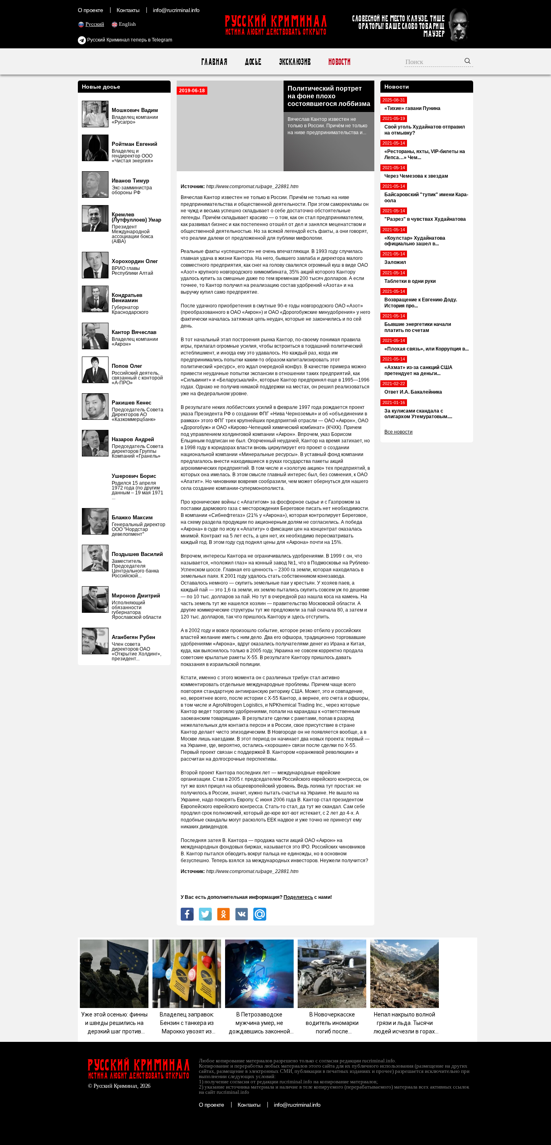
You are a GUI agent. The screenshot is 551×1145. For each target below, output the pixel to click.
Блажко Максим (132, 517)
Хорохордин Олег (135, 261)
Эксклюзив (295, 62)
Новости (339, 62)
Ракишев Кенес (131, 403)
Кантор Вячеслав (134, 332)
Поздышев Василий (137, 554)
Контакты (128, 10)
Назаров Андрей (133, 439)
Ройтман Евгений (134, 144)
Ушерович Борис (134, 476)
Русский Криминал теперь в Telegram (129, 40)
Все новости (398, 432)
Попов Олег (127, 366)
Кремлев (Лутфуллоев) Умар (136, 217)
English (127, 24)
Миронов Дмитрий (136, 596)
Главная (214, 62)
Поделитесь (298, 897)
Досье (252, 62)
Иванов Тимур (130, 181)
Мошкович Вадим (135, 110)
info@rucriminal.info (176, 10)
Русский (95, 24)
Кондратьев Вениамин (127, 297)
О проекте (90, 10)
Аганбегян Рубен (133, 637)
